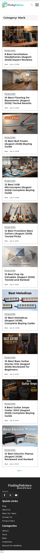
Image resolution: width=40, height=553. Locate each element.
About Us (6, 509)
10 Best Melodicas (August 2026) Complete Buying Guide (20, 320)
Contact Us (7, 517)
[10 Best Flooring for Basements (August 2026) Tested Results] (20, 80)
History (5, 531)
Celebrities (7, 542)
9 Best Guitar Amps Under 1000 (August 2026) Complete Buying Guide (20, 411)
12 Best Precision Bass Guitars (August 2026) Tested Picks (19, 233)
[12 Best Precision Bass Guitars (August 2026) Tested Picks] (20, 213)
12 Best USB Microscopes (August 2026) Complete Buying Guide (20, 188)
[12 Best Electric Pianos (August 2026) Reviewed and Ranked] (20, 436)
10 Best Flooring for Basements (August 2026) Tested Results (18, 100)
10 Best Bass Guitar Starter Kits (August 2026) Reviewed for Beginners (17, 365)
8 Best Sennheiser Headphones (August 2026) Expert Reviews (18, 57)
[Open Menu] (36, 5)
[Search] (32, 5)
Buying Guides (10, 50)
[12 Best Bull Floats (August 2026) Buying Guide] (20, 123)
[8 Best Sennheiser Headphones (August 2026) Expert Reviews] (20, 36)
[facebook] (4, 495)
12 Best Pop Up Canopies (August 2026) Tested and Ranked (20, 277)
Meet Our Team (9, 513)
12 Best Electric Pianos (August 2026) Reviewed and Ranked (19, 456)
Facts (4, 534)
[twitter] (10, 495)
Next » (20, 470)
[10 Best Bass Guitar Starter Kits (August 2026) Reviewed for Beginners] (20, 343)
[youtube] (16, 495)
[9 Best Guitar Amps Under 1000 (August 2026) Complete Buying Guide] (20, 389)
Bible (4, 538)
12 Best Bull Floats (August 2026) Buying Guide (18, 144)
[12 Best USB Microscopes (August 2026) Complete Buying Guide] (20, 166)
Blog (4, 506)
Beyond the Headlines (12, 545)
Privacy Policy (8, 521)
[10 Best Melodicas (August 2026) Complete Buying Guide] (20, 300)
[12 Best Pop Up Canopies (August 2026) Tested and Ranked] (20, 256)
